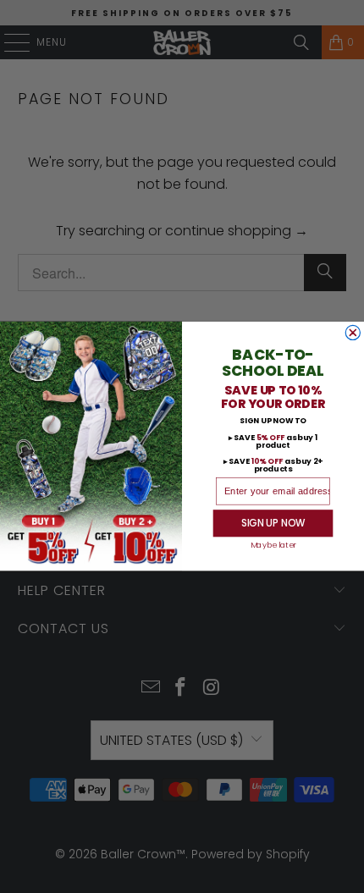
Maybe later (273, 546)
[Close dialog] (352, 333)
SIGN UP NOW (273, 524)
